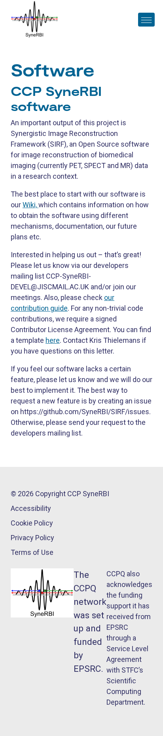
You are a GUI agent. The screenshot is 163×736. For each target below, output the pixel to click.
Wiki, (30, 205)
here (52, 340)
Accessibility (31, 508)
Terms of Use (32, 552)
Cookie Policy (32, 523)
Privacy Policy (32, 537)
